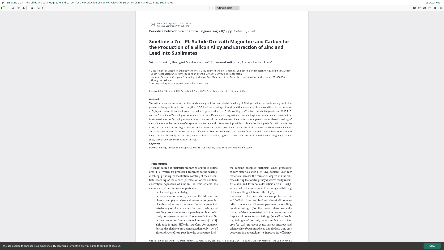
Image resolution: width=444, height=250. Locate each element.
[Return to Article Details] (2, 2)
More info (126, 245)
